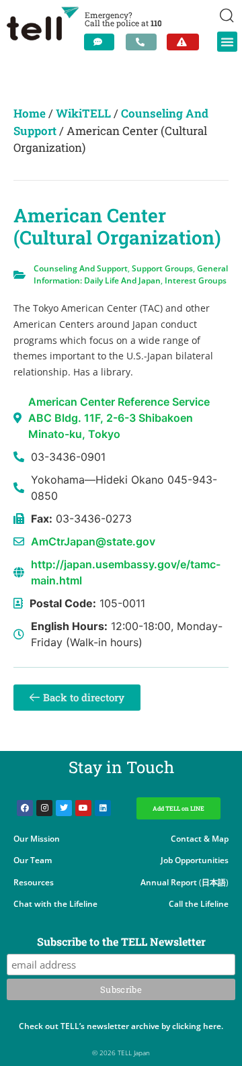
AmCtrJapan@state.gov (93, 541)
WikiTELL (83, 113)
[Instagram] (44, 808)
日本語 (214, 882)
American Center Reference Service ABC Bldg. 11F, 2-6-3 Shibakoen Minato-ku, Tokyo (119, 418)
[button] (227, 42)
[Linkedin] (103, 808)
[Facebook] (25, 808)
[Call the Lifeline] (141, 42)
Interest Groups (196, 280)
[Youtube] (83, 808)
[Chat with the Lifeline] (99, 42)
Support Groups (162, 268)
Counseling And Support (81, 268)
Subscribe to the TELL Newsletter (121, 942)
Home (29, 113)
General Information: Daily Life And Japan (131, 274)
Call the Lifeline (199, 903)
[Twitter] (64, 808)
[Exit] (183, 42)
